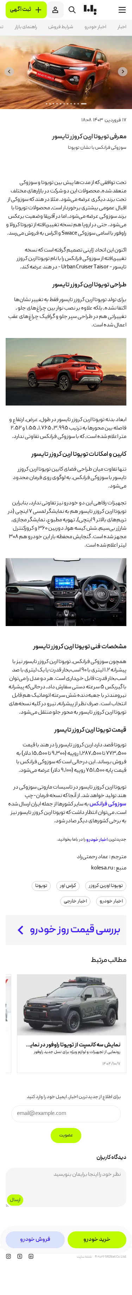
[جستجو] (72, 9)
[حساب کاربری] (55, 9)
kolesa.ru (102, 868)
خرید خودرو (97, 1240)
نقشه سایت (84, 1257)
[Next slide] (9, 71)
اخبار (122, 27)
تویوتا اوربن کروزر (106, 885)
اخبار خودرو (95, 27)
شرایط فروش (60, 27)
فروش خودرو (35, 1240)
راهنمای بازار (26, 27)
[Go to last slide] (122, 71)
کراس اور (68, 885)
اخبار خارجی (75, 901)
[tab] (84, 103)
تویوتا (41, 885)
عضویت (66, 1135)
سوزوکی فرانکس (107, 804)
